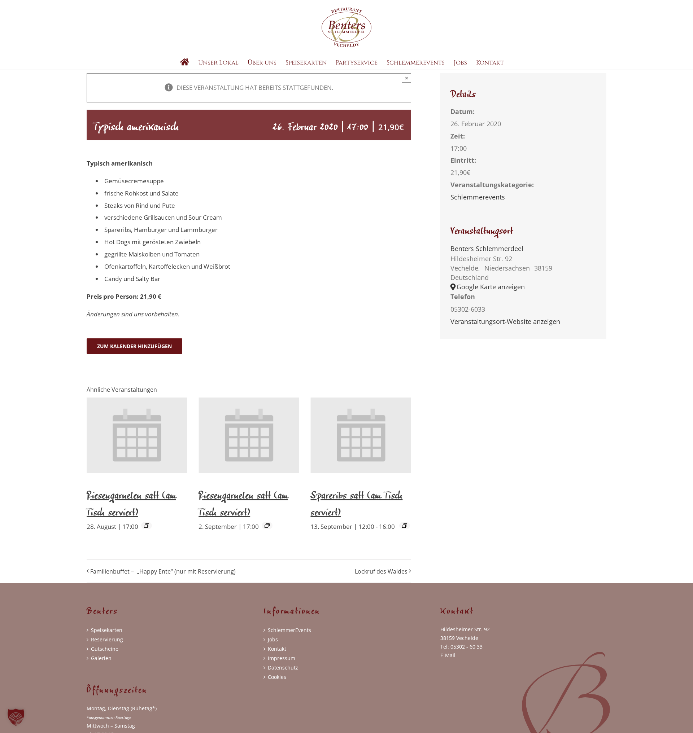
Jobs (273, 639)
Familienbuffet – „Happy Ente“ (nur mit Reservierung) (163, 571)
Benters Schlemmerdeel (486, 248)
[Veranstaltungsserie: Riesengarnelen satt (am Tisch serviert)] (146, 525)
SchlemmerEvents (289, 630)
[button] (16, 717)
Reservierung (107, 639)
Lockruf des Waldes (381, 571)
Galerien (101, 658)
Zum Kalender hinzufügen (134, 346)
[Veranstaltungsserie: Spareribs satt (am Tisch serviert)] (404, 525)
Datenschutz (283, 667)
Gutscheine (104, 648)
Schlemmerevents (477, 197)
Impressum (281, 658)
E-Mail (448, 655)
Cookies (277, 676)
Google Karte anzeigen (491, 286)
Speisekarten (106, 630)
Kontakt (277, 648)
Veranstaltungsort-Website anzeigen (505, 321)
